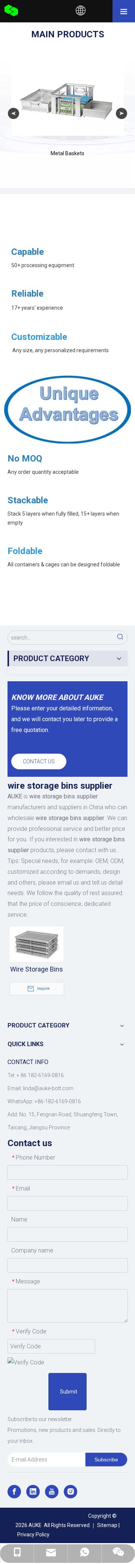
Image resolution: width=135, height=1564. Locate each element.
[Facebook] (14, 1491)
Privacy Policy (33, 1535)
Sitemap (107, 1525)
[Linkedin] (33, 1491)
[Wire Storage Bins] (36, 943)
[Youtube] (51, 1491)
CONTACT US (39, 761)
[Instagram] (70, 1491)
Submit (68, 1392)
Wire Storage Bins (36, 969)
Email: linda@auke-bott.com (41, 1088)
